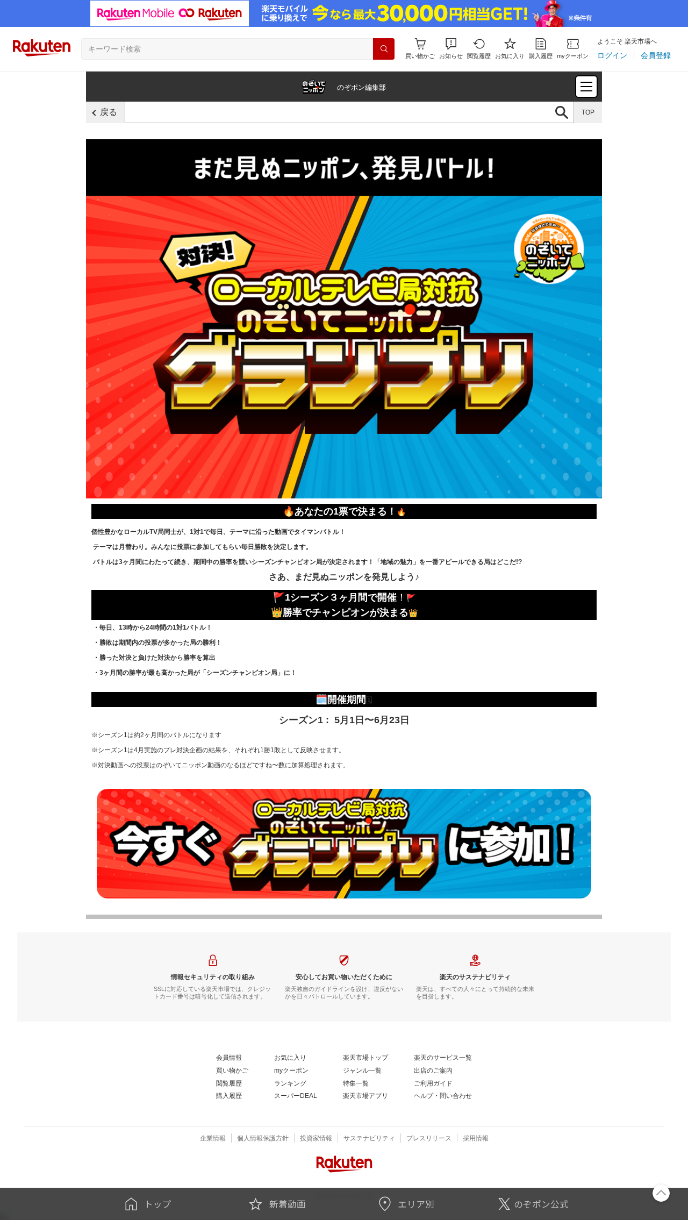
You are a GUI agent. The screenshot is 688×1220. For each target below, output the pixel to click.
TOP (588, 112)
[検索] (384, 49)
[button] (451, 49)
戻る (108, 112)
